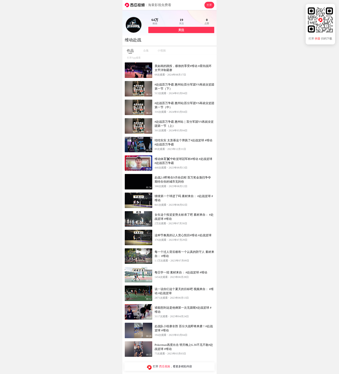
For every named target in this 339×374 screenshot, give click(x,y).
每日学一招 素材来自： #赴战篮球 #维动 (181, 272)
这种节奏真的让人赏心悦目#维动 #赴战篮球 (183, 235)
